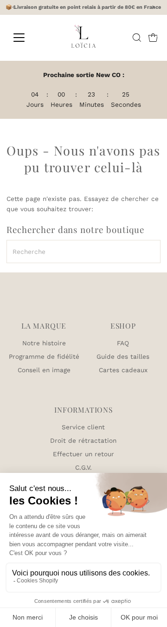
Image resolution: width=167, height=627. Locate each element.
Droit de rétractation (83, 440)
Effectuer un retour (83, 454)
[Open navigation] (24, 37)
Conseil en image (44, 370)
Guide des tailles (122, 356)
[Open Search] (137, 37)
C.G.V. (83, 467)
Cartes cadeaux (123, 370)
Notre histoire (44, 343)
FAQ (123, 343)
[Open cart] (153, 37)
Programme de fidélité (44, 356)
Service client (83, 427)
